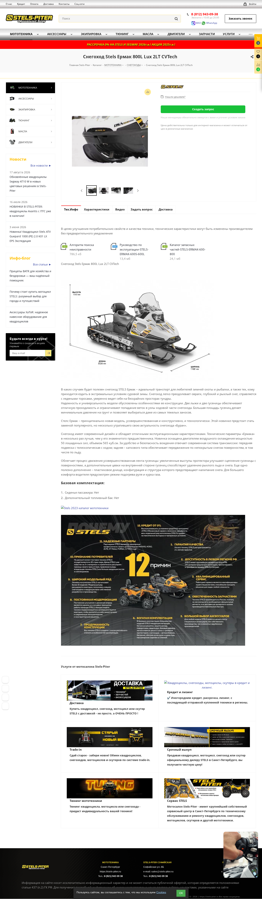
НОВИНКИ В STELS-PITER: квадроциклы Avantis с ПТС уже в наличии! (30, 211)
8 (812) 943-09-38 (204, 14)
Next (138, 190)
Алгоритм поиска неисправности (82, 247)
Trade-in (76, 749)
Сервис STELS (177, 801)
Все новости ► (40, 165)
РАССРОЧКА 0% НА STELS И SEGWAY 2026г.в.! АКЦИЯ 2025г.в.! (131, 44)
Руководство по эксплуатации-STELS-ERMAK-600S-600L (134, 249)
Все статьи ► (42, 264)
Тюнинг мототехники (86, 801)
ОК (181, 893)
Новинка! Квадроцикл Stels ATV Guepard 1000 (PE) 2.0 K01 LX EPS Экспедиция (30, 236)
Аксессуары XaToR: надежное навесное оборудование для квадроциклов (29, 316)
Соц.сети (79, 4)
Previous (82, 190)
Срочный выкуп (179, 749)
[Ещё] (250, 34)
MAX (198, 23)
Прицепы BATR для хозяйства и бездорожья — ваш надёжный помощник (30, 275)
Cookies (161, 892)
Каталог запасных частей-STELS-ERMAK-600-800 (187, 249)
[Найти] (176, 18)
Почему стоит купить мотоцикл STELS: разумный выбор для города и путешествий (30, 296)
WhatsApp (211, 23)
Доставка (77, 703)
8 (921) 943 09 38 (113, 876)
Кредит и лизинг (180, 692)
